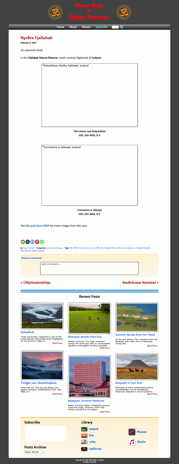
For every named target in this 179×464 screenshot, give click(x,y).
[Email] (23, 242)
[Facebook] (32, 242)
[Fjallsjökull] (42, 315)
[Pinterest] (37, 242)
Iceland (49, 248)
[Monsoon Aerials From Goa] (89, 318)
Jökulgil (138, 248)
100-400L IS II (75, 248)
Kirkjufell (146, 248)
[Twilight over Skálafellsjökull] (42, 365)
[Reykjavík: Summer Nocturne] (89, 376)
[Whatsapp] (42, 242)
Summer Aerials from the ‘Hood (135, 334)
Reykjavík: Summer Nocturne (86, 400)
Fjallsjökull (27, 332)
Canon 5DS (95, 248)
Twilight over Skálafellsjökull (39, 383)
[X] (27, 242)
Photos (86, 27)
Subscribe (102, 27)
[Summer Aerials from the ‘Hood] (137, 317)
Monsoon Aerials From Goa (85, 336)
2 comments (31, 258)
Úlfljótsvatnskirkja (36, 282)
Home (60, 27)
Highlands (130, 248)
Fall (102, 248)
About (73, 27)
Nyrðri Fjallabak (38, 251)
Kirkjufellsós (26, 251)
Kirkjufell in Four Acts (129, 383)
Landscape (58, 248)
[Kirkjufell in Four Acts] (137, 366)
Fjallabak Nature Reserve (114, 248)
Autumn (85, 248)
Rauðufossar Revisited (139, 282)
